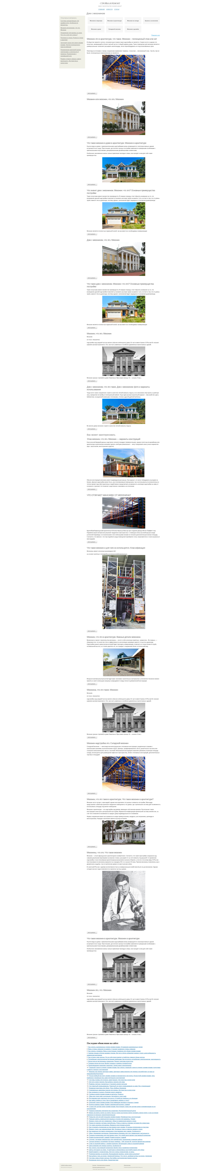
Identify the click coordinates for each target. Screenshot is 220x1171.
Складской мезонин (114, 29)
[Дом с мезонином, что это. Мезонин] (124, 259)
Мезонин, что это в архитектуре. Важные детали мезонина (113, 637)
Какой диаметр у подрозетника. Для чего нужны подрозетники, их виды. (111, 1152)
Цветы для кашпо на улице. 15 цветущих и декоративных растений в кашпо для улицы (116, 1150)
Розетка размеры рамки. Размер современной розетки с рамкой (109, 1104)
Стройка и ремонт (110, 3)
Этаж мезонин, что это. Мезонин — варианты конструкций (113, 439)
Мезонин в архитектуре (114, 21)
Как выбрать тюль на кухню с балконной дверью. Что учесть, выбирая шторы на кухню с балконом (120, 1156)
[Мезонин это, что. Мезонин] (124, 1018)
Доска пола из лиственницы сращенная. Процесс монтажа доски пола (110, 1061)
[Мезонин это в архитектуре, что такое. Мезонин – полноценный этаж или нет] (124, 72)
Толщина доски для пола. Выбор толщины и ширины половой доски (110, 1063)
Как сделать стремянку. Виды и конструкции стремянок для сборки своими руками (114, 1051)
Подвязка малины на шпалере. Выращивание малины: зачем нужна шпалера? (114, 1154)
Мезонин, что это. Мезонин (99, 333)
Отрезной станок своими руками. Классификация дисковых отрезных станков (114, 1102)
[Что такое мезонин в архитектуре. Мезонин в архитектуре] (124, 967)
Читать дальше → (92, 93)
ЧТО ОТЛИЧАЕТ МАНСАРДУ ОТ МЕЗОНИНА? (109, 495)
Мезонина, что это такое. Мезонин (102, 690)
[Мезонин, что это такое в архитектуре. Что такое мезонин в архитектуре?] (124, 832)
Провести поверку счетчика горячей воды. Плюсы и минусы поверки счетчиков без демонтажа (119, 1123)
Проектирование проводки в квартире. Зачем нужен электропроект (109, 1065)
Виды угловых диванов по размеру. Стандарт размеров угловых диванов (111, 1049)
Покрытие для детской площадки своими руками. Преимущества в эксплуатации (115, 1117)
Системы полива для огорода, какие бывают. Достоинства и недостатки (112, 1080)
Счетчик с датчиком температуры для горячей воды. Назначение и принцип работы (115, 1139)
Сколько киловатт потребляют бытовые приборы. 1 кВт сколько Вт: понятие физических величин (120, 1141)
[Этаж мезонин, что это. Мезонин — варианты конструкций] (124, 463)
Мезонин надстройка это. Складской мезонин (107, 743)
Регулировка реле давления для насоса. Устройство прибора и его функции (113, 1098)
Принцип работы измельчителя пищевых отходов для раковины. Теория (112, 1119)
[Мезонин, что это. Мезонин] (124, 361)
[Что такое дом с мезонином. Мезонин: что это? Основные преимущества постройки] (124, 309)
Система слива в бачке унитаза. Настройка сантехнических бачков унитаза (113, 1158)
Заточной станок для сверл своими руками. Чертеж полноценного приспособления (72, 45)
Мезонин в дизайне (133, 29)
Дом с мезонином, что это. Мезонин (103, 240)
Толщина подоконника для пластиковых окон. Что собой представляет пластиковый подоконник (119, 1135)
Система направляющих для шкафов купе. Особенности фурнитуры (70, 23)
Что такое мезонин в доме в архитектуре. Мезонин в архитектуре (116, 143)
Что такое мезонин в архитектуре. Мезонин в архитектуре (113, 938)
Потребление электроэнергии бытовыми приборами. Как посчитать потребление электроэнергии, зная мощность (124, 1059)
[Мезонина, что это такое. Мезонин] (124, 717)
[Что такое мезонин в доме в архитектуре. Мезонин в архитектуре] (124, 169)
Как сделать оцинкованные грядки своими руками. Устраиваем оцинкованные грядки (115, 1047)
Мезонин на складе (133, 21)
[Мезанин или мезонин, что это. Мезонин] (124, 118)
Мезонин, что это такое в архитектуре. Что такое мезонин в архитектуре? (120, 799)
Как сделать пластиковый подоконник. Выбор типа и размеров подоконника (113, 1148)
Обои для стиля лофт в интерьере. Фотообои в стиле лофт (107, 1096)
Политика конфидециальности (98, 1167)
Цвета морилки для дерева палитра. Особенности (105, 1146)
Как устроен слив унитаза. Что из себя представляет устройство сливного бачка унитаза (116, 1057)
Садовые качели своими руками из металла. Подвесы (106, 1094)
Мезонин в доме (96, 29)
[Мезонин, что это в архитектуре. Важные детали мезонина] (124, 662)
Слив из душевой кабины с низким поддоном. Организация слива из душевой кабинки (116, 1144)
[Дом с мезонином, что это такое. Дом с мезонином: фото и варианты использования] (124, 411)
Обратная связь (127, 1165)
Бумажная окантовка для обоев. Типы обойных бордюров (107, 1088)
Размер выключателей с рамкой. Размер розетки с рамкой (107, 1137)
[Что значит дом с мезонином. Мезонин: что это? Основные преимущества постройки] (124, 215)
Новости (109, 9)
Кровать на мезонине (151, 21)
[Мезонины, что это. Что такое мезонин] (124, 900)
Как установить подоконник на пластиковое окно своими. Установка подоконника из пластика (119, 1127)
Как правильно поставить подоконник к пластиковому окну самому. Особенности (115, 1131)
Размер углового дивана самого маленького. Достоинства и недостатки (71, 61)
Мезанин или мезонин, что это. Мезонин (105, 99)
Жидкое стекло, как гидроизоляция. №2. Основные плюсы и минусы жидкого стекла (115, 1129)
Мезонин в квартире (96, 21)
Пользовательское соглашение (103, 1165)
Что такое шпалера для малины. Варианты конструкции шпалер (109, 1125)
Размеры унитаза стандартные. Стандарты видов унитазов (108, 1084)
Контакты (94, 1165)
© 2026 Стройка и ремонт (66, 1165)
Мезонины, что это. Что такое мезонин (104, 852)
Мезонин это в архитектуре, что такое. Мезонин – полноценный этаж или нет (122, 39)
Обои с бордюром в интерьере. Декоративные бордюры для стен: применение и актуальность (119, 1133)
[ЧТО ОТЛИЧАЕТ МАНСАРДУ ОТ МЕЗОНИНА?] (124, 513)
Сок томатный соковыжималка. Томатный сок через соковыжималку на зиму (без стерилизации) (119, 1086)
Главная (101, 9)
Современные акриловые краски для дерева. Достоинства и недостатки (112, 1090)
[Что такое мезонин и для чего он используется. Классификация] (124, 592)
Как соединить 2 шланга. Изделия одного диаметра (105, 1092)
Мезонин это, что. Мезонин (99, 990)
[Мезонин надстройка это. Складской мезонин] (124, 774)
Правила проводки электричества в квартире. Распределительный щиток (112, 1111)
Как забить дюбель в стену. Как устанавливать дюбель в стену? (109, 1100)
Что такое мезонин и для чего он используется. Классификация (116, 548)
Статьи (116, 9)
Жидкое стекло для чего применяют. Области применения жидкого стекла (112, 1121)
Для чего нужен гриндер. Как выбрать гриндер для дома (107, 1082)
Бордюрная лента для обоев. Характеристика (103, 1160)
